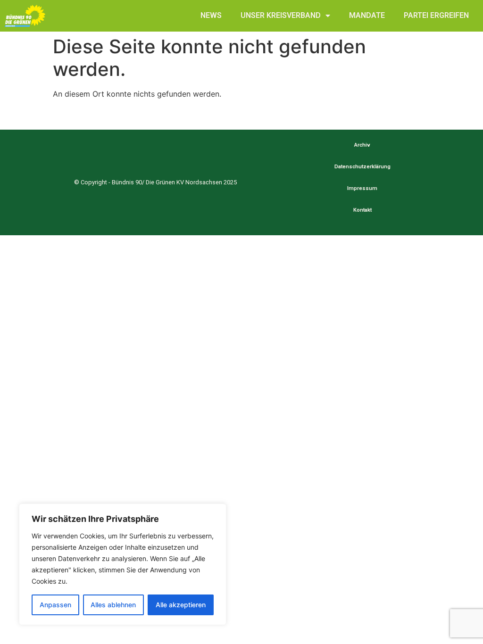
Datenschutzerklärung (362, 167)
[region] (122, 564)
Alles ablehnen (113, 605)
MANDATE (367, 15)
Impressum (362, 188)
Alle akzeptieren (181, 605)
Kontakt (362, 210)
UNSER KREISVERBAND (281, 15)
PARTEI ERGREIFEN (436, 15)
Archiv (362, 145)
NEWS (211, 15)
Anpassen (55, 605)
